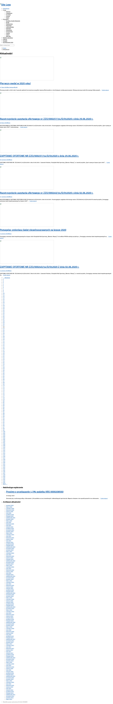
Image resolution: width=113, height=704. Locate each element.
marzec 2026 (9, 511)
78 (3, 398)
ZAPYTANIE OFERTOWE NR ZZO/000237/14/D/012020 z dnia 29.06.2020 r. (39, 155)
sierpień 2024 (10, 531)
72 (3, 388)
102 (4, 435)
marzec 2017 (9, 650)
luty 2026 (8, 513)
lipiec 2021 (9, 581)
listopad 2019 (10, 605)
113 (4, 451)
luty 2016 (8, 670)
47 (3, 350)
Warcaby (8, 36)
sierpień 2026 (10, 505)
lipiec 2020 (9, 597)
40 (3, 339)
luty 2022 (8, 573)
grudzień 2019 (10, 604)
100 (4, 431)
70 (3, 385)
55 (3, 362)
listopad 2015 (10, 674)
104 (4, 438)
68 (3, 382)
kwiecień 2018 (10, 631)
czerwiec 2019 (10, 611)
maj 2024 (8, 536)
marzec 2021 (9, 587)
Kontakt (5, 41)
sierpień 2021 (10, 579)
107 (4, 442)
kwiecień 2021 (10, 585)
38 (3, 336)
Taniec (8, 35)
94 (3, 422)
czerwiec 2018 (10, 628)
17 (3, 304)
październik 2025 (10, 517)
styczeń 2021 (9, 588)
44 (3, 345)
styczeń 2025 (9, 527)
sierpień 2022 (10, 564)
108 (4, 444)
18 (3, 305)
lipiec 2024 (9, 533)
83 (3, 405)
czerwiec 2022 (10, 567)
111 (4, 448)
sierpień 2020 (10, 596)
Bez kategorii (10, 87)
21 (3, 310)
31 (3, 325)
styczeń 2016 (9, 671)
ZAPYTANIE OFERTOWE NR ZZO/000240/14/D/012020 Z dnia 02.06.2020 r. (39, 266)
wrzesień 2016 (10, 659)
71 (3, 387)
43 (3, 344)
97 (3, 427)
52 (3, 358)
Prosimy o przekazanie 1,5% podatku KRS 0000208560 (34, 491)
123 (4, 467)
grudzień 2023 (10, 544)
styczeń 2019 (9, 617)
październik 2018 (10, 622)
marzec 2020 (9, 601)
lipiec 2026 (9, 507)
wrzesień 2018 (10, 624)
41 (3, 341)
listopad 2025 (10, 516)
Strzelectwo (9, 31)
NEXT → (5, 484)
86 (3, 410)
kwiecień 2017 (10, 648)
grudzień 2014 (10, 691)
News (8, 123)
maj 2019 (8, 613)
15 (3, 301)
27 (3, 319)
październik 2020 (10, 593)
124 (4, 468)
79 (3, 399)
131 (4, 479)
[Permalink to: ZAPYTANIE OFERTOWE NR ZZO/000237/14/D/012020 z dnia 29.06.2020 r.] (27, 152)
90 (3, 416)
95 (3, 424)
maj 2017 (8, 647)
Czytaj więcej (105, 90)
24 (3, 315)
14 (3, 299)
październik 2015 (10, 676)
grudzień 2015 (10, 673)
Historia (8, 11)
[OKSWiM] (5, 4)
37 (3, 335)
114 (4, 453)
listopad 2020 (10, 591)
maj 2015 (8, 684)
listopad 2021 (10, 574)
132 (4, 481)
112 (4, 450)
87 (3, 411)
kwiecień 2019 (10, 614)
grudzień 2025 (10, 514)
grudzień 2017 (10, 636)
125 (4, 470)
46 (3, 348)
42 (3, 342)
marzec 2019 (9, 616)
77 (3, 396)
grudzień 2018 (10, 619)
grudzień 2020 (10, 590)
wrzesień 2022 (10, 562)
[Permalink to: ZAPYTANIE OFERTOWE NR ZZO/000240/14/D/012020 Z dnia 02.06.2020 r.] (27, 263)
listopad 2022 (10, 559)
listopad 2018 (10, 621)
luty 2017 (8, 651)
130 (4, 478)
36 (3, 333)
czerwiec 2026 (10, 508)
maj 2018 (8, 630)
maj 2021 (8, 584)
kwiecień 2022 (10, 570)
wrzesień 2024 (10, 530)
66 (3, 379)
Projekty (8, 15)
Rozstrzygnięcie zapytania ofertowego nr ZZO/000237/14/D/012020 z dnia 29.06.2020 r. (46, 118)
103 (4, 436)
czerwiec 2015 (10, 682)
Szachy (8, 33)
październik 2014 (10, 694)
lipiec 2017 (9, 644)
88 (3, 413)
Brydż (7, 22)
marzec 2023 (9, 557)
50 (3, 355)
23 (3, 313)
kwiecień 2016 (10, 667)
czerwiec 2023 (10, 553)
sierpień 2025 (10, 519)
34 (3, 330)
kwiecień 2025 (10, 524)
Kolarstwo (9, 25)
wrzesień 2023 (10, 548)
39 (3, 338)
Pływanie (8, 28)
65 (3, 378)
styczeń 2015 (9, 690)
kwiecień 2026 (10, 510)
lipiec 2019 (9, 610)
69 (3, 384)
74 (3, 391)
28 (3, 321)
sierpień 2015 (10, 679)
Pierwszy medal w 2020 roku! (15, 83)
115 (4, 455)
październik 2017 (10, 639)
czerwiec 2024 (10, 534)
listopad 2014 (10, 693)
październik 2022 (10, 561)
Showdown (9, 30)
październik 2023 (10, 547)
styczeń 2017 (9, 653)
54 (3, 361)
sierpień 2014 (10, 697)
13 (3, 298)
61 (3, 371)
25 (3, 316)
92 (3, 419)
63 (3, 375)
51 (3, 356)
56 (3, 364)
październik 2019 (10, 607)
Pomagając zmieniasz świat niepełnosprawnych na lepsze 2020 (33, 229)
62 (3, 373)
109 (4, 445)
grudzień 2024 (10, 528)
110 (4, 447)
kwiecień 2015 (10, 685)
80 (3, 401)
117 (4, 458)
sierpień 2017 (10, 642)
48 (3, 351)
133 (4, 482)
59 (3, 368)
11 (3, 295)
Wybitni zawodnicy (8, 38)
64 (3, 376)
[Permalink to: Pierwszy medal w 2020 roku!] (27, 80)
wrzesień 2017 (10, 641)
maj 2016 (8, 665)
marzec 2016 (9, 668)
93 (3, 421)
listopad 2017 (10, 637)
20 (3, 308)
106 (4, 441)
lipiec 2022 (9, 565)
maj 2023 (8, 554)
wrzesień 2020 (10, 594)
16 (3, 302)
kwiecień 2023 (10, 556)
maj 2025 (8, 522)
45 (3, 347)
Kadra (7, 18)
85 (3, 408)
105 (4, 439)
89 (3, 415)
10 (3, 293)
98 (3, 428)
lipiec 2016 (9, 662)
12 (3, 296)
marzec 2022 (9, 571)
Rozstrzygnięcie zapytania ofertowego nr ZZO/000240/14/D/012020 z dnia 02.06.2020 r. (46, 192)
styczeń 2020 (9, 602)
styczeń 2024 (9, 542)
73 (3, 390)
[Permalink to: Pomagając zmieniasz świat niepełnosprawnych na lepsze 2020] (27, 226)
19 (3, 307)
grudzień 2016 (10, 654)
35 (3, 331)
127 (4, 473)
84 (3, 407)
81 (3, 402)
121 (4, 464)
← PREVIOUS (6, 278)
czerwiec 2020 (10, 599)
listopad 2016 (10, 656)
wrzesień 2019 (10, 608)
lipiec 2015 (9, 681)
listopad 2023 (10, 545)
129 (4, 476)
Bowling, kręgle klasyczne (13, 21)
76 (3, 395)
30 (3, 324)
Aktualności (6, 8)
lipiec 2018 (9, 627)
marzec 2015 (9, 687)
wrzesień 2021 (10, 577)
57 (3, 365)
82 (3, 404)
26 (3, 318)
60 (3, 370)
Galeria (5, 39)
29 (3, 322)
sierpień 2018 (10, 625)
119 (4, 461)
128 (4, 475)
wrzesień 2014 (10, 696)
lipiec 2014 (9, 699)
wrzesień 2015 (10, 677)
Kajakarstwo (9, 24)
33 (3, 328)
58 (3, 367)
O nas (4, 10)
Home (4, 48)
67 (3, 381)
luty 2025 (8, 525)
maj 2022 (8, 568)
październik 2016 (10, 657)
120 (4, 462)
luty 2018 (8, 634)
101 (4, 433)
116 (4, 456)
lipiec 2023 (9, 551)
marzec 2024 (9, 539)
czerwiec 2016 (10, 664)
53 (3, 359)
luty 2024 (8, 541)
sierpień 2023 (10, 550)
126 (4, 471)
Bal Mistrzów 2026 (8, 42)
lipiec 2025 (9, 521)
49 (3, 353)
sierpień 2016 (10, 661)
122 (4, 465)
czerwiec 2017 (10, 645)
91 (3, 418)
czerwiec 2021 (10, 582)
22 (3, 311)
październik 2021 (10, 576)
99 (3, 430)
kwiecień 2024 (10, 537)
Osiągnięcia (9, 13)
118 (4, 459)
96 (3, 425)
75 (3, 393)
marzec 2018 (9, 633)
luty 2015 (8, 688)
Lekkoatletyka (10, 27)
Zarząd (8, 16)
